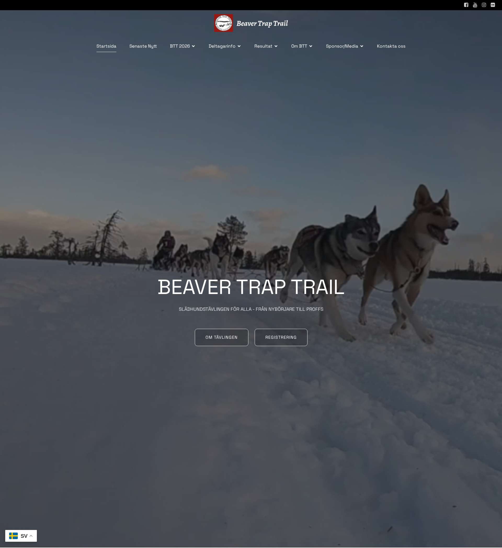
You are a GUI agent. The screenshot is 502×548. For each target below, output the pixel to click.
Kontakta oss (391, 46)
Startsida (106, 46)
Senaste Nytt (143, 46)
